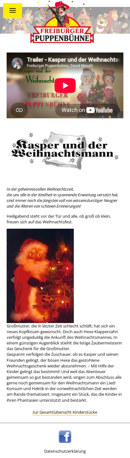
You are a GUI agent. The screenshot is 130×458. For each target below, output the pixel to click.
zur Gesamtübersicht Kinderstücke (64, 412)
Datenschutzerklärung (65, 451)
